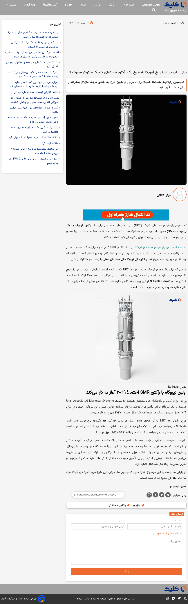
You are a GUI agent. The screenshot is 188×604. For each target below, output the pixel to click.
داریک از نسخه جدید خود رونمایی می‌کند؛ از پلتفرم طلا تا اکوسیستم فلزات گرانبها (33, 74)
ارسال (126, 572)
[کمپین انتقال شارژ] (126, 214)
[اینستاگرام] (167, 599)
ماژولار (137, 505)
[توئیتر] (161, 495)
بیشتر (12, 5)
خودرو (68, 5)
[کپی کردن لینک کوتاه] (96, 494)
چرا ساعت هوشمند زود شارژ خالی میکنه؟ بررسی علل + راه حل (34, 151)
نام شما (178, 521)
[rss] (185, 599)
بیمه (83, 5)
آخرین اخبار (55, 24)
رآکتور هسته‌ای (118, 505)
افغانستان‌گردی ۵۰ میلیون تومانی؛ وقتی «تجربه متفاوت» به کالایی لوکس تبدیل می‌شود (32, 54)
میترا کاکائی (164, 195)
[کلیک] (175, 4)
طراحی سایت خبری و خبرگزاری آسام (19, 599)
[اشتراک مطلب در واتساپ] (149, 495)
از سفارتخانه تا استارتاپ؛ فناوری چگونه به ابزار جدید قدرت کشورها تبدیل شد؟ (33, 35)
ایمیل (122, 521)
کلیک (87, 599)
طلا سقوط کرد (50, 143)
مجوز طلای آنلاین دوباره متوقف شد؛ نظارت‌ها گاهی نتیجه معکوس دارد (33, 120)
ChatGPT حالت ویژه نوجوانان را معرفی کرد (33, 137)
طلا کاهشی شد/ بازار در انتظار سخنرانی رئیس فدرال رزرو (32, 64)
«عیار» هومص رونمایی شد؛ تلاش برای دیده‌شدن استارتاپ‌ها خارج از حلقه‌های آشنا (34, 84)
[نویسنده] (180, 195)
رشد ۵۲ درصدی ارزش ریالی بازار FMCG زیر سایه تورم (33, 161)
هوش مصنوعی (151, 5)
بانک (111, 5)
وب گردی (29, 5)
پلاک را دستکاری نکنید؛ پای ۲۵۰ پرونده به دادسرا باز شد (34, 130)
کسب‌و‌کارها (50, 5)
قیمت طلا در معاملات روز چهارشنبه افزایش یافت (33, 110)
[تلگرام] (168, 495)
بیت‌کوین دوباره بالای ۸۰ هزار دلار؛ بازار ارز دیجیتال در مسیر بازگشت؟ (35, 45)
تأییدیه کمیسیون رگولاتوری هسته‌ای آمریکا (161, 247)
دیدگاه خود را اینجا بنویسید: (166, 534)
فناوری (129, 5)
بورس (97, 5)
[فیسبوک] (155, 495)
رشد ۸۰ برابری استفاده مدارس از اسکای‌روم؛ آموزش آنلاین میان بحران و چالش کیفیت (34, 100)
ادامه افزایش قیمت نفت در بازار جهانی (36, 92)
